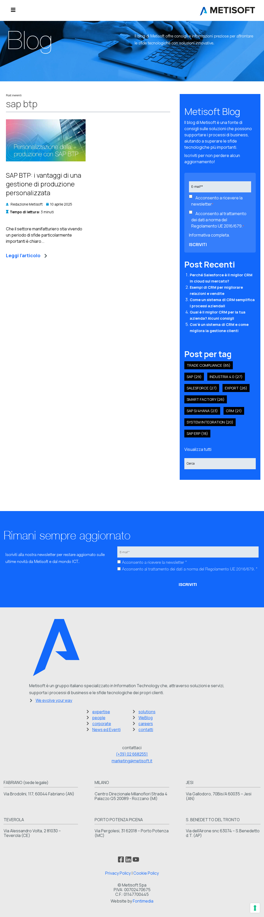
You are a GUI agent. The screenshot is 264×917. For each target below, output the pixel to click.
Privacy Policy (118, 873)
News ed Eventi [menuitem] (106, 729)
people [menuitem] (98, 717)
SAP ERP (197, 433)
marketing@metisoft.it (132, 761)
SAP (194, 376)
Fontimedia (143, 901)
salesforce (202, 388)
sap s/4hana (202, 410)
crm (234, 410)
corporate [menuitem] (101, 723)
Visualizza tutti (197, 449)
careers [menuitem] (145, 723)
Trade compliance (208, 365)
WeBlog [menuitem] (145, 717)
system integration (210, 422)
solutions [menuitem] (146, 712)
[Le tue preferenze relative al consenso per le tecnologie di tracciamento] (255, 908)
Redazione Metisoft (27, 204)
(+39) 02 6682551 (132, 754)
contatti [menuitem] (145, 729)
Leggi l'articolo (23, 255)
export (236, 388)
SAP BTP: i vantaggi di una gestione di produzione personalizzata (43, 184)
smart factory (206, 399)
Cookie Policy (146, 873)
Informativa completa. (209, 235)
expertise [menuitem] (101, 712)
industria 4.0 (226, 376)
